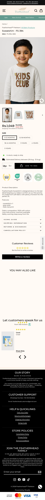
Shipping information (15, 223)
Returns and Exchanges (22, 416)
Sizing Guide (10, 219)
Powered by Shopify (22, 490)
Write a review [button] (22, 257)
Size (4, 133)
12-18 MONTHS (24, 138)
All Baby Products (28, 27)
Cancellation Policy (15, 230)
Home (4, 24)
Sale (6, 17)
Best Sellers (30, 17)
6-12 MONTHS (9, 138)
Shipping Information (22, 419)
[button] (20, 357)
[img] (22, 322)
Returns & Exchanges (15, 227)
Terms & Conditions (22, 440)
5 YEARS (7, 148)
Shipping (5, 128)
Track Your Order (22, 412)
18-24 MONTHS (10, 143)
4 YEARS (35, 143)
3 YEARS (23, 143)
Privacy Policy (22, 437)
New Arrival (16, 17)
